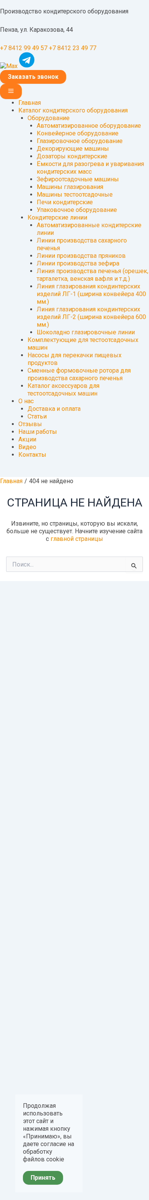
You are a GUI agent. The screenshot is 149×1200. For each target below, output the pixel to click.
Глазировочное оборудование (80, 141)
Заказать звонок (33, 76)
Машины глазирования (70, 187)
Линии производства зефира (78, 263)
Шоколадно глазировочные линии (86, 332)
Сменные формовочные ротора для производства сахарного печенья (79, 374)
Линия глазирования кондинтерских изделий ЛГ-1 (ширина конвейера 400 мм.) (91, 294)
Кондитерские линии (57, 217)
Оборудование (49, 118)
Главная (29, 102)
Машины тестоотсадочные (75, 194)
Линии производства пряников (81, 255)
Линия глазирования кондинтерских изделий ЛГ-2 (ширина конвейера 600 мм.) (91, 317)
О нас (26, 401)
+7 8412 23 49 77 (72, 48)
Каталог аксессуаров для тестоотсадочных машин (63, 389)
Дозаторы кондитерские (72, 156)
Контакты (32, 454)
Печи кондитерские (65, 202)
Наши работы (37, 431)
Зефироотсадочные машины (78, 179)
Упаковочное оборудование (77, 209)
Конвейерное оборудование (77, 133)
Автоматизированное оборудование (89, 125)
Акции (27, 439)
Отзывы (30, 424)
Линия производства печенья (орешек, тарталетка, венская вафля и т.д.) (92, 274)
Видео (27, 447)
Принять (43, 1177)
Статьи (37, 416)
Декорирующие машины (73, 148)
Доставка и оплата (54, 408)
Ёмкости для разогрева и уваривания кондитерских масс (90, 167)
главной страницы (76, 538)
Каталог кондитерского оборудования (73, 110)
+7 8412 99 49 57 (23, 48)
